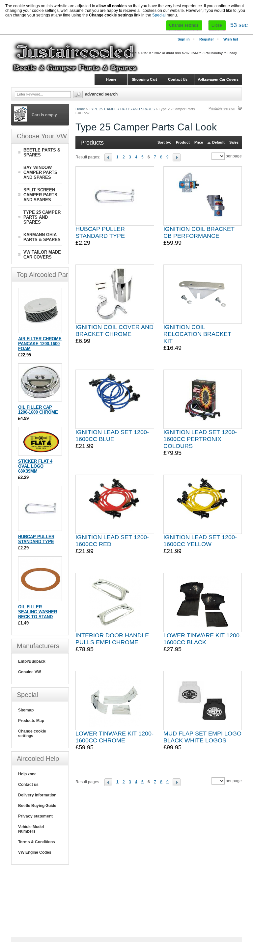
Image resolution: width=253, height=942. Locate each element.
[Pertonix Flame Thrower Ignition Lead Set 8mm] (203, 399)
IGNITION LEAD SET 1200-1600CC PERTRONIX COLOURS (200, 439)
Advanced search (101, 94)
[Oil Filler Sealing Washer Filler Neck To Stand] (40, 597)
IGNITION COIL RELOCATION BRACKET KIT (197, 334)
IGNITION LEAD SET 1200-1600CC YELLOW (200, 540)
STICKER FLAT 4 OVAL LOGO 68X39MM (35, 466)
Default (218, 142)
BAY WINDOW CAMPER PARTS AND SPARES (40, 172)
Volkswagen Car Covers (218, 79)
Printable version (222, 108)
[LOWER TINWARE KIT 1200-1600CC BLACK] (203, 602)
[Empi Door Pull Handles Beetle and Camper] (115, 602)
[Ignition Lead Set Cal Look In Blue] (115, 399)
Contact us (28, 784)
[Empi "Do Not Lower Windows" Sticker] (40, 452)
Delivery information (37, 795)
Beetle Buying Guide (37, 805)
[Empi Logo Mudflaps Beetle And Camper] (203, 701)
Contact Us (177, 79)
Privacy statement (35, 816)
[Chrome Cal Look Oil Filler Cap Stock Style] (40, 398)
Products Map (31, 720)
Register (206, 39)
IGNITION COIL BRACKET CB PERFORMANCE (199, 232)
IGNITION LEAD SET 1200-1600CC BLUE (112, 435)
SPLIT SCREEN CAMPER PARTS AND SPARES (40, 194)
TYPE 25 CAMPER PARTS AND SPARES (122, 109)
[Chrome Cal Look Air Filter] (40, 329)
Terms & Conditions (36, 842)
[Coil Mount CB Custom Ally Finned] (203, 196)
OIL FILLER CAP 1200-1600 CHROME (38, 410)
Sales (234, 142)
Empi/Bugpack (31, 661)
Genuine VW (29, 672)
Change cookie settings (32, 733)
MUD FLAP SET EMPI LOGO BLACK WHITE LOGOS (202, 737)
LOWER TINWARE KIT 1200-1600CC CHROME (114, 737)
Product (183, 142)
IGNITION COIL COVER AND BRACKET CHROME (114, 330)
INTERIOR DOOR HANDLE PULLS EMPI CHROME (112, 639)
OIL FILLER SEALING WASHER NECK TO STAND (37, 611)
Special (159, 15)
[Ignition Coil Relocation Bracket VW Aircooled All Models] (202, 294)
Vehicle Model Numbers (31, 829)
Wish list (230, 39)
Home (80, 109)
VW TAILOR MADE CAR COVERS (42, 255)
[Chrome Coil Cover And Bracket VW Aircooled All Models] (114, 294)
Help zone (27, 774)
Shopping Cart (144, 79)
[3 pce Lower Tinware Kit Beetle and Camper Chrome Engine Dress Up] (115, 701)
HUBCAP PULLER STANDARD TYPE (100, 232)
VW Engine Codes (34, 852)
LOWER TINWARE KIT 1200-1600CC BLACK (202, 639)
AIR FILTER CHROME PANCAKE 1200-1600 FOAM (40, 343)
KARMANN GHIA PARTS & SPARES (42, 237)
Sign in (184, 39)
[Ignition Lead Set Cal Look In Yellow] (203, 504)
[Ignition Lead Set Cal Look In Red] (115, 504)
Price (198, 142)
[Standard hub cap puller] (115, 196)
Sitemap (26, 710)
